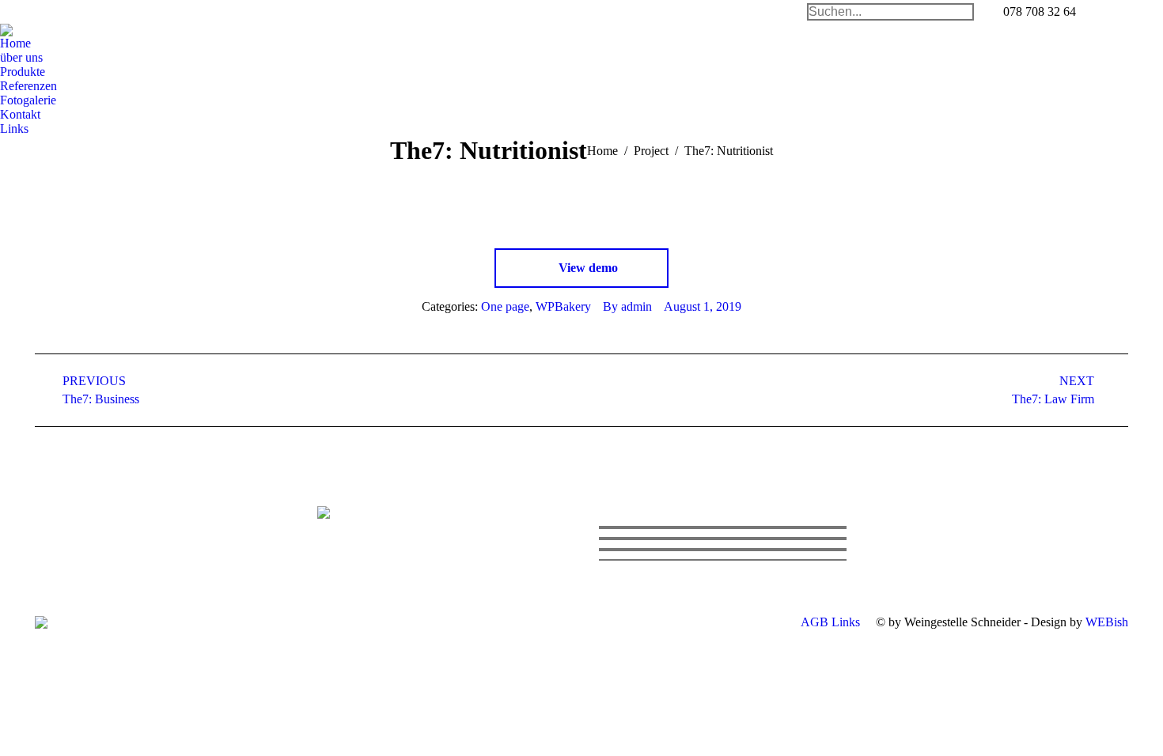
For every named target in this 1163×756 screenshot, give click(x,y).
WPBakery (563, 306)
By (627, 306)
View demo (586, 267)
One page (505, 306)
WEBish (1106, 622)
